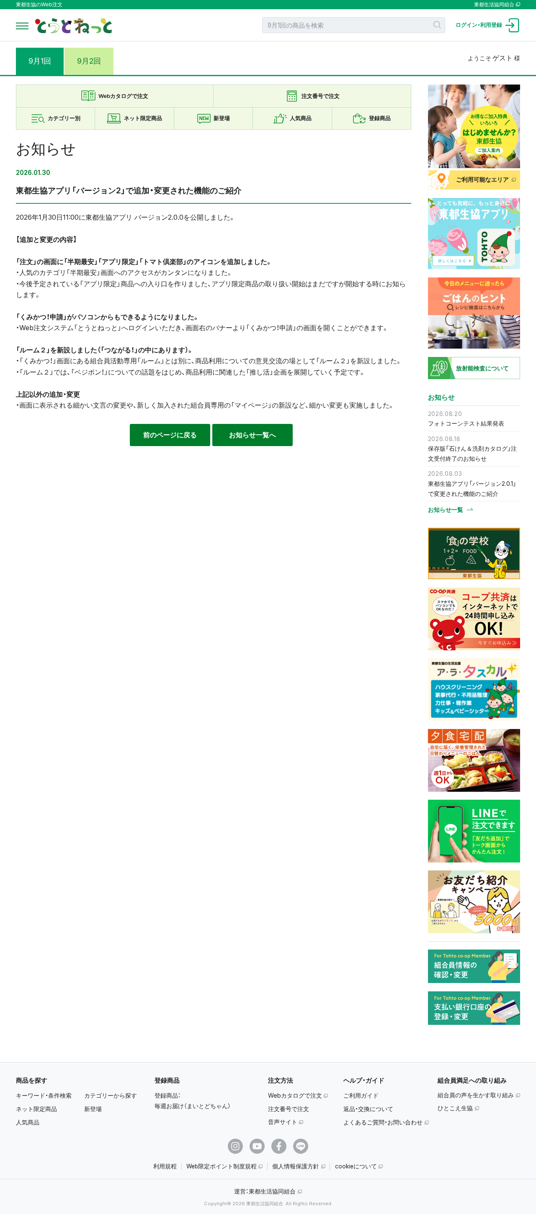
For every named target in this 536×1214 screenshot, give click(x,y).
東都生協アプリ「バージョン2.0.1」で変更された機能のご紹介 (472, 488)
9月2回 (89, 60)
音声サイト (282, 1121)
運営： (265, 1191)
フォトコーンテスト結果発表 (466, 423)
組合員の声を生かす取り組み (476, 1095)
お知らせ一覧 (445, 509)
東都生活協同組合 (494, 4)
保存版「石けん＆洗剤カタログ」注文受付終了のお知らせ (472, 453)
